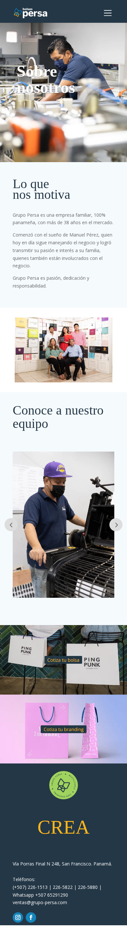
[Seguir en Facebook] (31, 917)
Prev (11, 524)
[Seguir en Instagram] (18, 917)
